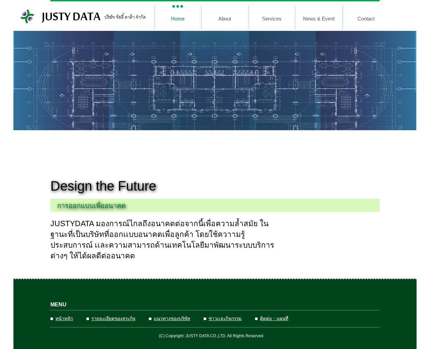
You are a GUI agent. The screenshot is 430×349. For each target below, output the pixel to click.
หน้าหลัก (64, 318)
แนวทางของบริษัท (172, 318)
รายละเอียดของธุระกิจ (113, 318)
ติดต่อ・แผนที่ (274, 318)
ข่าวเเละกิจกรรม (225, 318)
